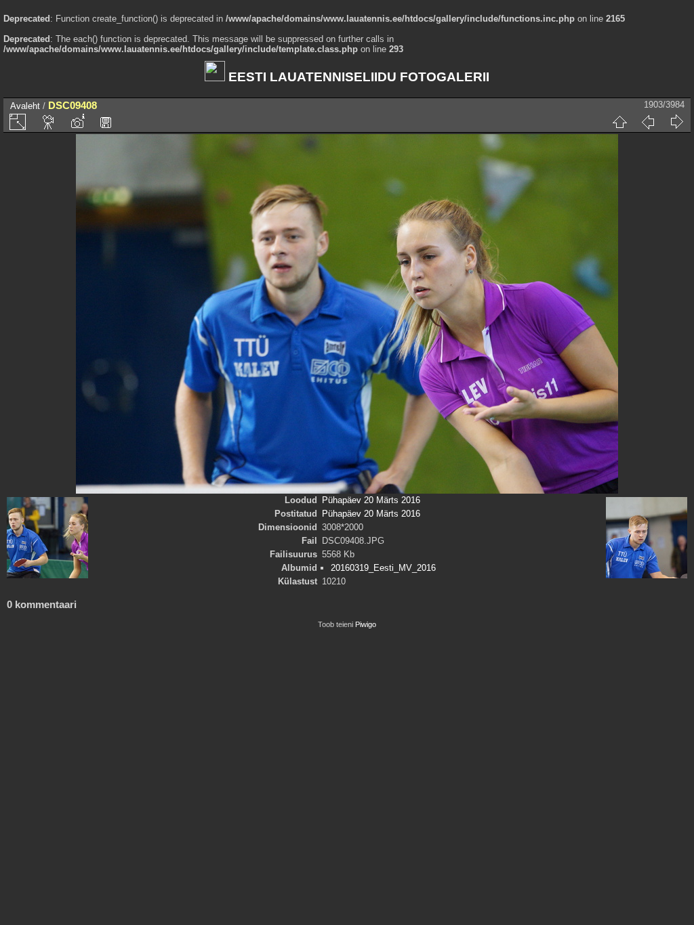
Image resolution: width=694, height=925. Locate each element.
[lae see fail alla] (105, 122)
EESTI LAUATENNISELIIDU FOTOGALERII (357, 77)
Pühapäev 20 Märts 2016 (371, 500)
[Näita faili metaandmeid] (77, 122)
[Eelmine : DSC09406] (648, 122)
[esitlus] (49, 122)
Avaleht (25, 106)
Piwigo (365, 624)
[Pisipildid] (619, 122)
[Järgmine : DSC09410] (676, 122)
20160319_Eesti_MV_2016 (383, 568)
